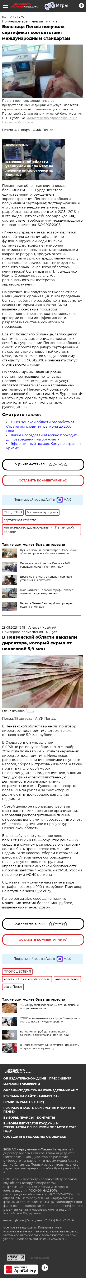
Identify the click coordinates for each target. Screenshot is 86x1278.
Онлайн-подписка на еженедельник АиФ (40, 1090)
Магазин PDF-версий (21, 1084)
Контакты (46, 1117)
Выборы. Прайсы (18, 1117)
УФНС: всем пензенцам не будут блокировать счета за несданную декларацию (50, 1020)
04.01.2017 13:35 (13, 17)
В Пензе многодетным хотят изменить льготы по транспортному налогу (49, 1046)
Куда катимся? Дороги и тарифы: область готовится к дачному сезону (47, 591)
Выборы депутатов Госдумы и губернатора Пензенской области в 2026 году (39, 1127)
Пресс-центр (60, 1078)
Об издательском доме (24, 1078)
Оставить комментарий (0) (43, 480)
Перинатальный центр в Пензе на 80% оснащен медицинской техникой (45, 565)
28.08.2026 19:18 (13, 627)
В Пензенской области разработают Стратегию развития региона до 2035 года (40, 426)
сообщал (41, 899)
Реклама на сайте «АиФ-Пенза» (31, 1096)
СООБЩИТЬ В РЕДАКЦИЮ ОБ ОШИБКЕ (34, 1137)
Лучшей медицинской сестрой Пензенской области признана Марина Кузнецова (48, 551)
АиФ (30, 711)
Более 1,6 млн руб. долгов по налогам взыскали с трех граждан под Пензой (44, 1033)
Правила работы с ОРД (23, 1102)
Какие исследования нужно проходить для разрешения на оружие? (42, 437)
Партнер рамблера (39, 1258)
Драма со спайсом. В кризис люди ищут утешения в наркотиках (46, 578)
